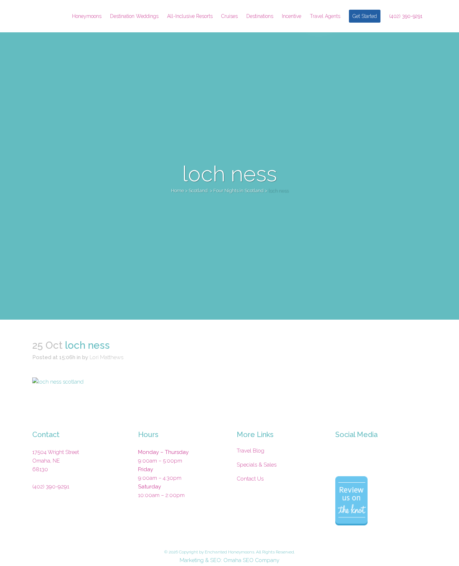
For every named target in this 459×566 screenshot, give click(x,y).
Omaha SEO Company (251, 560)
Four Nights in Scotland (238, 190)
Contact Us (250, 478)
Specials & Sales (256, 464)
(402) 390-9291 (50, 486)
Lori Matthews (106, 357)
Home (177, 190)
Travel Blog (250, 450)
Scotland (198, 190)
